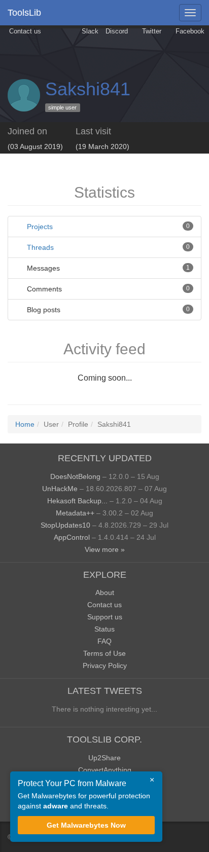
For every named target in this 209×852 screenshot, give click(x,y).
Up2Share (104, 758)
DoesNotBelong (75, 476)
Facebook (188, 31)
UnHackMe (60, 489)
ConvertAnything (104, 770)
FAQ (104, 641)
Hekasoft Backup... (77, 501)
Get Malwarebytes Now (86, 825)
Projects (40, 227)
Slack (89, 31)
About (104, 592)
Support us (104, 617)
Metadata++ (75, 513)
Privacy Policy (105, 665)
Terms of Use (104, 653)
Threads (40, 247)
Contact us (24, 31)
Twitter (150, 31)
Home (24, 424)
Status (104, 629)
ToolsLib (24, 13)
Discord (117, 31)
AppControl (72, 537)
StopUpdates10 (65, 525)
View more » (105, 549)
